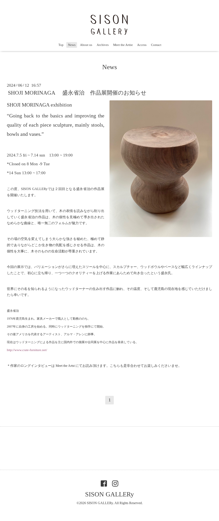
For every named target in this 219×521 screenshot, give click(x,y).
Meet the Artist (123, 45)
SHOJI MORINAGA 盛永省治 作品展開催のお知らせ (77, 93)
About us (86, 45)
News (71, 45)
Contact (156, 45)
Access (141, 45)
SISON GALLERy (109, 494)
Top (61, 45)
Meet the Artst (65, 365)
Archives (103, 45)
